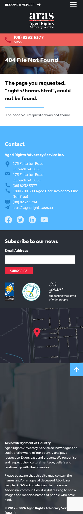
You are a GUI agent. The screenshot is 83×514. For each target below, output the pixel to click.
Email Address (16, 250)
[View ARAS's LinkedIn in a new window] (32, 220)
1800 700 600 (24, 190)
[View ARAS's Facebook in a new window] (8, 220)
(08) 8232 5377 (29, 37)
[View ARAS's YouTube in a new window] (44, 220)
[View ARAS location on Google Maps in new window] (41, 335)
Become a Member (20, 5)
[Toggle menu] (73, 4)
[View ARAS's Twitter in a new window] (20, 220)
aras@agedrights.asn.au (33, 207)
